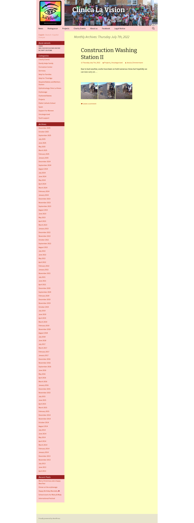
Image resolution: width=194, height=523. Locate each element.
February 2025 (44, 154)
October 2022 (44, 240)
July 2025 (42, 139)
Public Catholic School (47, 103)
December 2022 (44, 232)
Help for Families (45, 74)
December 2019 (44, 299)
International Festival (47, 498)
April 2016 (42, 378)
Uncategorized (116, 63)
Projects (65, 28)
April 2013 (42, 471)
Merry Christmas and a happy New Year (50, 482)
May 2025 (42, 147)
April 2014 (42, 441)
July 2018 (42, 337)
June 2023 (42, 214)
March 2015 (43, 407)
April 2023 (42, 221)
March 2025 (43, 150)
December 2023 (44, 199)
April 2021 (42, 284)
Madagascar (52, 28)
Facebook (106, 28)
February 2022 (44, 266)
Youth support (44, 118)
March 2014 (43, 445)
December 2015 (44, 389)
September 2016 (45, 367)
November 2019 (45, 303)
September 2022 (45, 243)
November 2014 (45, 419)
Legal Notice (119, 28)
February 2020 (44, 296)
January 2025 (43, 158)
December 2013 (44, 456)
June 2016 (42, 370)
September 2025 (45, 135)
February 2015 (44, 411)
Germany (42, 71)
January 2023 (43, 229)
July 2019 (42, 311)
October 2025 (44, 132)
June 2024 (42, 176)
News (40, 28)
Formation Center (45, 67)
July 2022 (42, 251)
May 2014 (42, 437)
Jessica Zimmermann (135, 63)
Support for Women (46, 111)
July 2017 (42, 344)
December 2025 (44, 128)
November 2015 (45, 393)
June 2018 (42, 340)
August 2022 (43, 247)
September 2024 (45, 165)
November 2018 (45, 329)
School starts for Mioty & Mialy (50, 495)
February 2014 (44, 449)
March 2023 (43, 225)
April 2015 (42, 404)
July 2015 (42, 396)
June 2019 (42, 314)
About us (94, 28)
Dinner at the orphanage (48, 487)
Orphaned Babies (45, 96)
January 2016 (43, 385)
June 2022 (42, 255)
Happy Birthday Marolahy (48, 491)
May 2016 (42, 374)
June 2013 (42, 467)
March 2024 (43, 188)
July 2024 (42, 173)
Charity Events (80, 28)
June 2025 (42, 143)
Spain (41, 107)
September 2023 (45, 206)
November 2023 (45, 203)
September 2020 (45, 292)
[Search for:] (153, 28)
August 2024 (43, 169)
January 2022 (43, 270)
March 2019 (43, 322)
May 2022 (42, 258)
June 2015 (42, 400)
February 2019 (44, 326)
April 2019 (42, 318)
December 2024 (44, 161)
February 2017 (44, 352)
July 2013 (42, 463)
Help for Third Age (45, 78)
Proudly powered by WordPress (49, 518)
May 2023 (42, 217)
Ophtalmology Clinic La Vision (50, 88)
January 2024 (43, 195)
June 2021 (42, 281)
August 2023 (43, 210)
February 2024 (44, 191)
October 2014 (44, 422)
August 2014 (43, 426)
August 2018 (43, 333)
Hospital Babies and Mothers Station (49, 83)
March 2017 (43, 348)
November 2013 (45, 460)
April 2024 (42, 184)
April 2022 (42, 262)
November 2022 (45, 236)
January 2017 (43, 355)
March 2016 (43, 381)
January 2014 (43, 452)
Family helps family (46, 63)
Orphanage (43, 92)
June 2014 (42, 434)
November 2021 (45, 273)
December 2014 (44, 415)
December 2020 (44, 288)
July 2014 (42, 430)
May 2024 (42, 180)
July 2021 (42, 277)
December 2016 (44, 359)
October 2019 (44, 307)
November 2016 (45, 363)
